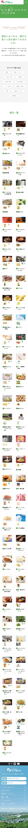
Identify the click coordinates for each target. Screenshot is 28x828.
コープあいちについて (7, 787)
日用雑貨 (14, 96)
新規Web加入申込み (11, 778)
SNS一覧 (17, 808)
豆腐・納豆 (8, 82)
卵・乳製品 (20, 82)
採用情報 (11, 808)
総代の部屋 (23, 808)
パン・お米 (7, 86)
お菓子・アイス (18, 91)
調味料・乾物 (19, 86)
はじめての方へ (6, 790)
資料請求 (8, 783)
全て (7, 72)
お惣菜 (20, 77)
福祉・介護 (4, 797)
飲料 (7, 91)
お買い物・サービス (7, 794)
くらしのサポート (6, 800)
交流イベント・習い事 (7, 804)
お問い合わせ (4, 808)
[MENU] (26, 2)
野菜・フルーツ (18, 72)
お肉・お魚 (9, 77)
